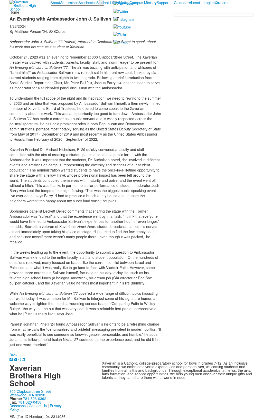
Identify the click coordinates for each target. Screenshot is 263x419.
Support (163, 2)
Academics (87, 2)
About (55, 2)
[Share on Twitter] (16, 359)
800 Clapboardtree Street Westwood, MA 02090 (30, 393)
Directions (18, 405)
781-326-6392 (34, 398)
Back (13, 354)
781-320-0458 (29, 402)
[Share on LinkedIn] (23, 359)
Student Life (106, 2)
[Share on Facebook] (12, 359)
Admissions (69, 2)
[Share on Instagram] (20, 359)
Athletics (122, 2)
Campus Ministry (143, 2)
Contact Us (38, 405)
